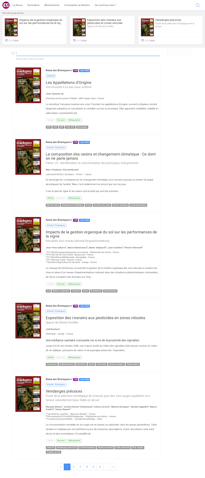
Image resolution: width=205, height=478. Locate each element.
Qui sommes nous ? (105, 5)
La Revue (17, 5)
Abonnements (51, 5)
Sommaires (33, 5)
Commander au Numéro (77, 5)
